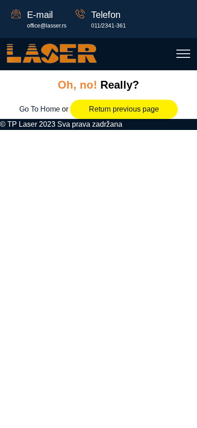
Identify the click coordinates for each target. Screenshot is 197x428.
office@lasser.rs (46, 26)
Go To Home (40, 109)
